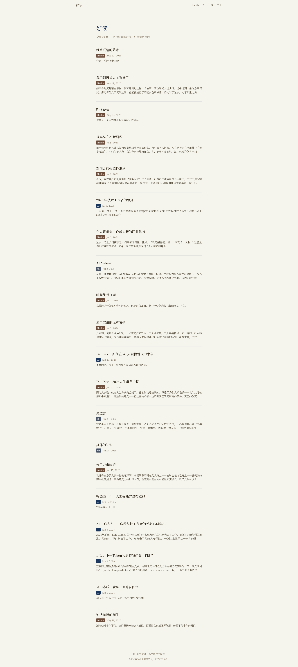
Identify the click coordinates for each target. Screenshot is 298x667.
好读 (79, 5)
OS (211, 5)
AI (204, 5)
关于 (219, 5)
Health (195, 5)
